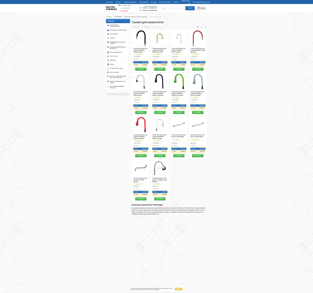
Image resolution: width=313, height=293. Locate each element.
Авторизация (206, 2)
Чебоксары (198, 2)
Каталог (109, 16)
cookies (140, 288)
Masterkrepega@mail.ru (151, 6)
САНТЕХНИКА (118, 16)
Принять (179, 289)
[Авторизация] (312, 1)
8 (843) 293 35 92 (185, 2)
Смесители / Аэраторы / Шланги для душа (135, 16)
